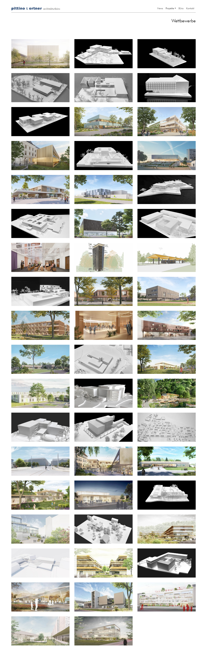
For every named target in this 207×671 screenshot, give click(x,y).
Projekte (170, 8)
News (160, 8)
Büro (181, 8)
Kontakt (190, 8)
